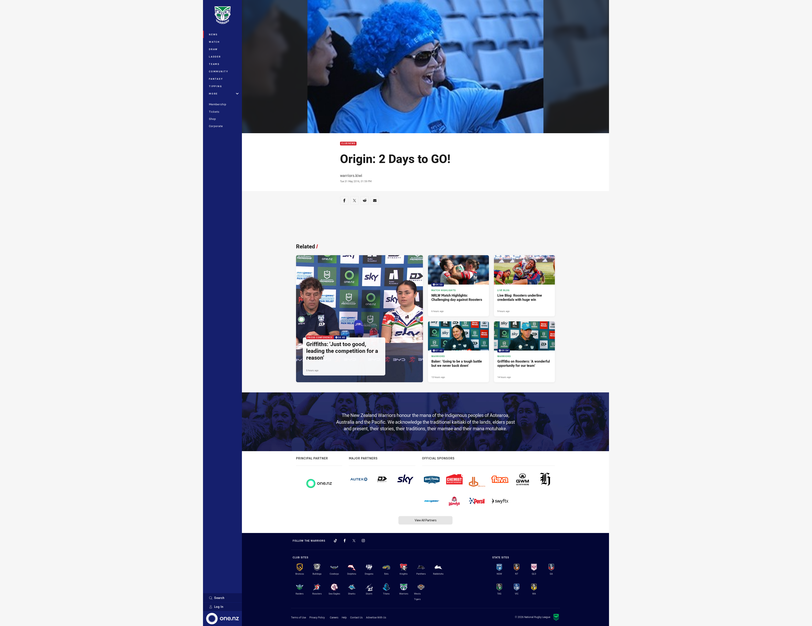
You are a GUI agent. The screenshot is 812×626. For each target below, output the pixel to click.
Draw (213, 49)
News (213, 34)
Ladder (215, 56)
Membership (217, 104)
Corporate (216, 126)
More (213, 93)
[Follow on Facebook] (344, 540)
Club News (348, 143)
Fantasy (216, 78)
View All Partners (425, 520)
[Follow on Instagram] (363, 540)
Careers (334, 617)
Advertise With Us (376, 617)
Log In (219, 607)
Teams (214, 64)
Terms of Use (298, 617)
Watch (214, 41)
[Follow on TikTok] (335, 540)
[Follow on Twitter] (354, 540)
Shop (212, 119)
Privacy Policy (317, 617)
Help (344, 617)
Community (218, 71)
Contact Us (356, 617)
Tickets (214, 112)
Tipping (215, 86)
